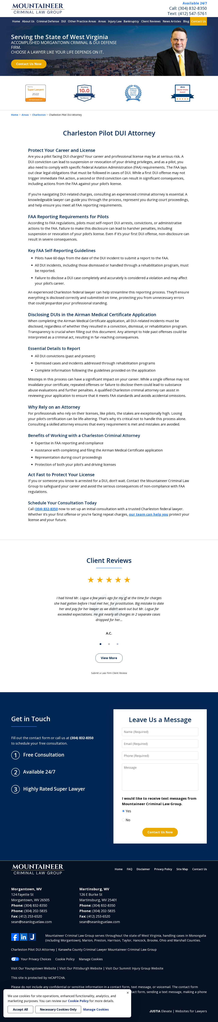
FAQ (129, 869)
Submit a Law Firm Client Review (109, 673)
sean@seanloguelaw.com (31, 921)
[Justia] (32, 937)
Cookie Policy (65, 959)
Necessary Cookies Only (58, 1009)
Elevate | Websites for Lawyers (178, 1011)
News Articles (172, 21)
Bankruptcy (131, 21)
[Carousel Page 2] (109, 644)
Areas (102, 21)
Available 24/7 (195, 3)
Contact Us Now (28, 64)
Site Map (182, 869)
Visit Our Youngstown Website (33, 968)
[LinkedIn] (23, 937)
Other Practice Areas (82, 21)
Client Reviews (151, 21)
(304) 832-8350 (192, 8)
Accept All (20, 1009)
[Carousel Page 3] (117, 644)
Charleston (39, 114)
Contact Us (198, 21)
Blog (186, 21)
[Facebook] (15, 937)
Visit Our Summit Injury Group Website (134, 968)
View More (109, 658)
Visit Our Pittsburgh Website (80, 968)
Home (16, 21)
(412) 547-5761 (192, 13)
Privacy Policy (163, 869)
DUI (63, 21)
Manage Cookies (91, 959)
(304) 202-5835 (35, 911)
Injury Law (115, 21)
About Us (28, 21)
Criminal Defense (48, 21)
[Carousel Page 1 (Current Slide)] (100, 644)
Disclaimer (143, 869)
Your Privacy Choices (36, 959)
